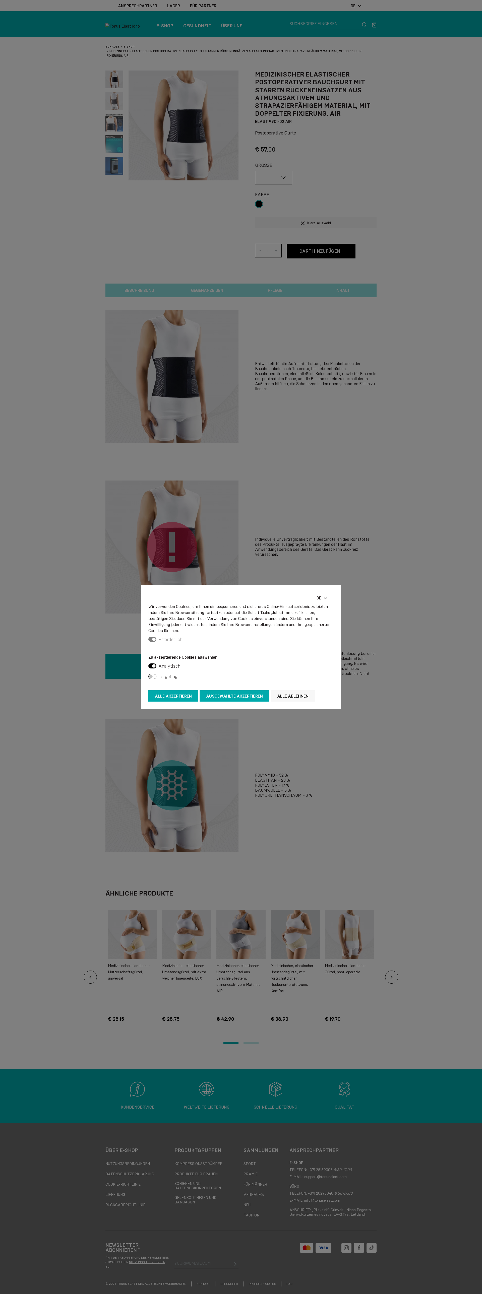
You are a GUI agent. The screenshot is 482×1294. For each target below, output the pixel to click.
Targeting (167, 676)
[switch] (152, 665)
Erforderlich (170, 639)
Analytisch (169, 666)
